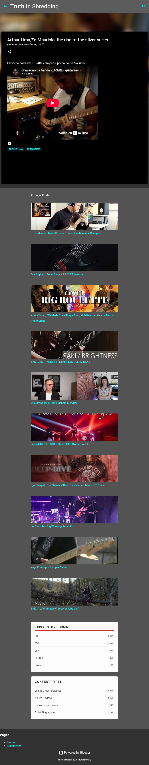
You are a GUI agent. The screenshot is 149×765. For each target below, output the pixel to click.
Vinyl (74, 650)
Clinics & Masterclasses (74, 690)
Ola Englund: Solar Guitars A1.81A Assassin (57, 274)
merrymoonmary (83, 760)
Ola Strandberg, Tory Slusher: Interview (54, 403)
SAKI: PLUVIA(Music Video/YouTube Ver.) (55, 608)
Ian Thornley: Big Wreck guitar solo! (52, 526)
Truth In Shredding (34, 6)
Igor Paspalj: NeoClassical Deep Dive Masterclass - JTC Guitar (68, 485)
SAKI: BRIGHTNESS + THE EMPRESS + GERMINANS (60, 361)
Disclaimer (14, 746)
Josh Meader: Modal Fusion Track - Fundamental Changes (66, 233)
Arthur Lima (16, 149)
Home (11, 742)
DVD (74, 643)
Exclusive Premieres (74, 705)
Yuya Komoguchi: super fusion (49, 567)
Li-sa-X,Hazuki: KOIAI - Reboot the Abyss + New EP (60, 444)
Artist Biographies (74, 712)
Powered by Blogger (76, 752)
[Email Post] (9, 145)
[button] (9, 52)
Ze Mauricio (34, 149)
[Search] (64, 6)
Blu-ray (74, 657)
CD (74, 636)
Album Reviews (74, 698)
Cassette (74, 665)
